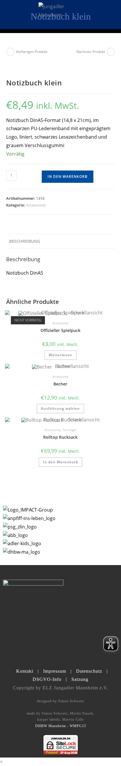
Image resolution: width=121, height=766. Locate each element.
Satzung (79, 679)
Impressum (54, 671)
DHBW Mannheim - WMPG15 (60, 726)
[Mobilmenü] (111, 14)
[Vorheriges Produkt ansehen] (10, 52)
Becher (60, 384)
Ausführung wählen (60, 408)
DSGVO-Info (47, 679)
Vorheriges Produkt (31, 51)
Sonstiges (69, 429)
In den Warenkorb (68, 176)
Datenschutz (89, 671)
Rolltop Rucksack (60, 437)
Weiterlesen (60, 354)
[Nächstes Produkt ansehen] (111, 52)
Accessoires (36, 205)
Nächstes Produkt (90, 51)
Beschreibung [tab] (24, 241)
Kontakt (24, 671)
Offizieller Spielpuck (60, 330)
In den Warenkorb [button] (60, 461)
